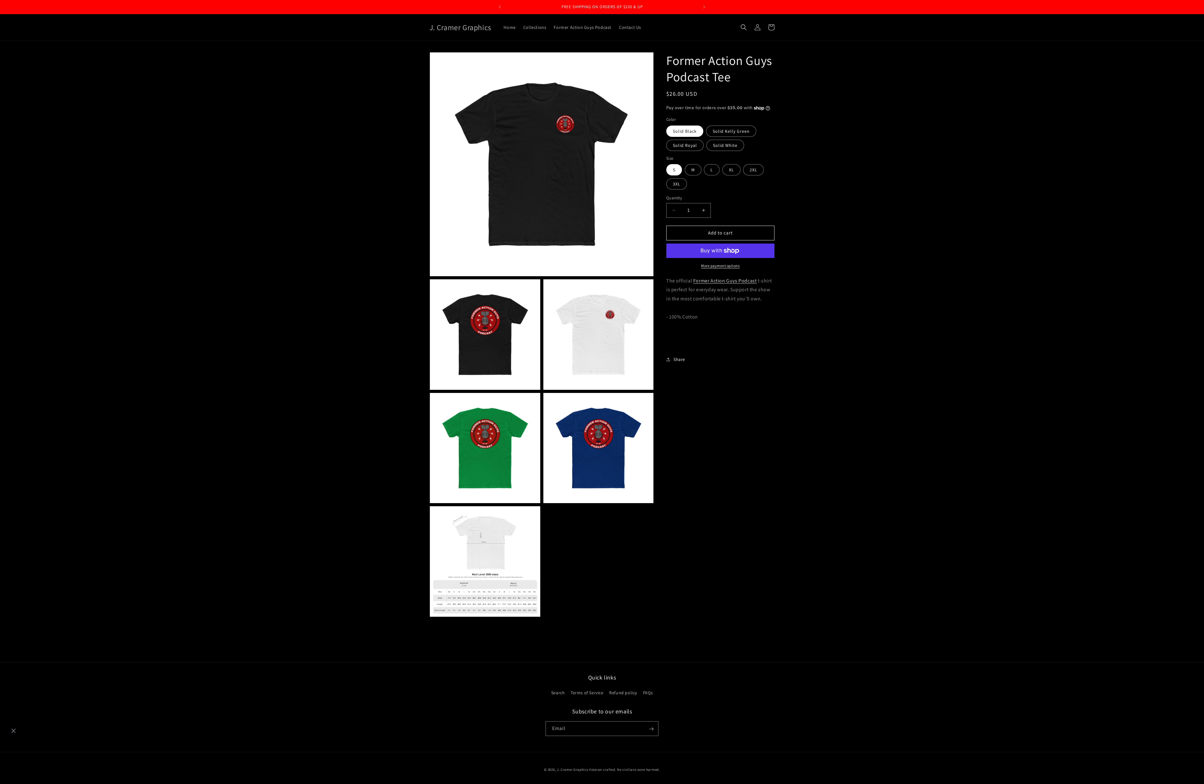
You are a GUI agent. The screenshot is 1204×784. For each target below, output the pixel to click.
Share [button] (679, 359)
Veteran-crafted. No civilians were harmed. (624, 769)
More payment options (720, 265)
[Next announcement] (704, 7)
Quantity (674, 198)
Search (558, 692)
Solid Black (685, 131)
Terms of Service (587, 692)
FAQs (648, 692)
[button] (744, 27)
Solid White (725, 145)
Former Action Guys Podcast (725, 280)
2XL (753, 170)
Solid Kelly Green (731, 131)
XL (731, 170)
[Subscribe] (651, 729)
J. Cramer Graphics (573, 769)
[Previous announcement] (500, 7)
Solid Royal (685, 145)
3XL (676, 184)
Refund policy (623, 692)
